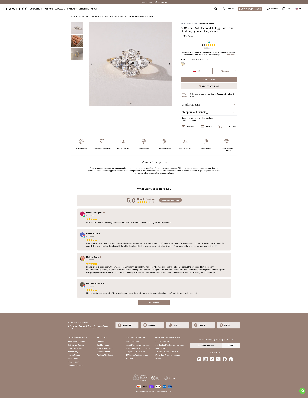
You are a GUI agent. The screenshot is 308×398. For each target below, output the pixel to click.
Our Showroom (103, 345)
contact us (162, 2)
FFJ (171, 391)
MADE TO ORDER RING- (197, 23)
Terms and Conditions (76, 342)
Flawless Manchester (105, 355)
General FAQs (73, 358)
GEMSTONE (84, 9)
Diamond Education (75, 365)
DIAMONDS (72, 9)
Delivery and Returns (76, 345)
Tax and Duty (73, 352)
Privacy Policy (73, 362)
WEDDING (49, 9)
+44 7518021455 (132, 342)
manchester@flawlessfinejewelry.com (169, 345)
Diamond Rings (83, 16)
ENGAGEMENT (36, 9)
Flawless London (103, 352)
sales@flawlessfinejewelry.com (138, 345)
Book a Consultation (105, 348)
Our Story (101, 342)
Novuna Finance (74, 355)
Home (73, 16)
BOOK (250, 9)
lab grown (95, 16)
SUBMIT (231, 345)
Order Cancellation (75, 348)
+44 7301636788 (162, 342)
